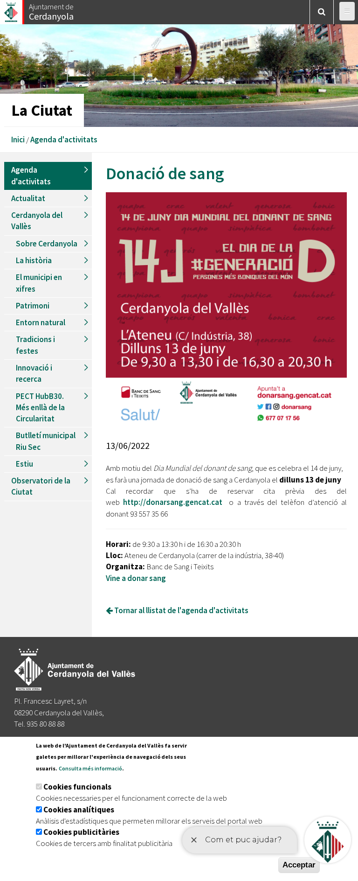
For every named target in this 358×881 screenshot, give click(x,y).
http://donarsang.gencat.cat (172, 502)
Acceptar (299, 864)
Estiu (24, 464)
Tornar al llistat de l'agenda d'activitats (180, 610)
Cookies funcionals (77, 787)
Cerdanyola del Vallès (36, 220)
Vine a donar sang (136, 578)
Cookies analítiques (78, 809)
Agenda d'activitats (63, 139)
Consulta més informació (90, 768)
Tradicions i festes (35, 345)
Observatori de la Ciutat (40, 486)
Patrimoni (32, 306)
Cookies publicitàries (81, 832)
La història (34, 260)
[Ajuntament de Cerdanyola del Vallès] (11, 9)
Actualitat (28, 198)
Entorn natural (40, 322)
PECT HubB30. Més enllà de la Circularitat (40, 407)
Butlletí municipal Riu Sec (46, 441)
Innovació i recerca (34, 373)
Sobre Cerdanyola (46, 243)
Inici (18, 139)
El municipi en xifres (39, 283)
